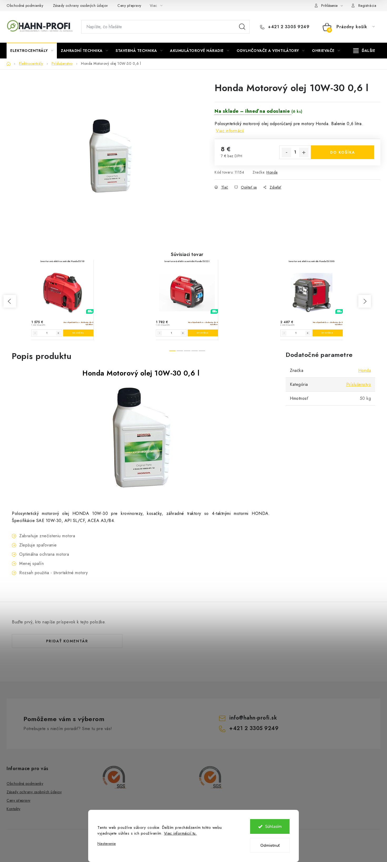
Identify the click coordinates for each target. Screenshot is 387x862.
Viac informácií (230, 131)
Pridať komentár (67, 641)
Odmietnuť (270, 845)
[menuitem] (32, 50)
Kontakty (13, 808)
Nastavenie (106, 844)
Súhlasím (273, 826)
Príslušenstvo (358, 384)
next (364, 301)
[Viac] (364, 50)
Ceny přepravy (129, 5)
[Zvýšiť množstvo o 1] (304, 152)
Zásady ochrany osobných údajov (80, 5)
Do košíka (342, 152)
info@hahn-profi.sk (253, 718)
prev (9, 301)
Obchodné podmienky (25, 5)
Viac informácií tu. (180, 833)
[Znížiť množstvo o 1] (286, 152)
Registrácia (367, 5)
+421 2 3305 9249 (288, 26)
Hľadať (242, 27)
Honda (272, 172)
